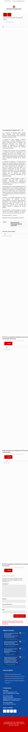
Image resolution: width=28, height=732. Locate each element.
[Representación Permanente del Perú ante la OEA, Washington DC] (14, 8)
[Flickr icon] (15, 3)
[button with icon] (4, 711)
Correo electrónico (7, 604)
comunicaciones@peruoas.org (18, 1)
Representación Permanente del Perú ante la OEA (16, 224)
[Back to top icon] (14, 719)
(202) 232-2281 (8, 1)
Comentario (5, 584)
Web (3, 609)
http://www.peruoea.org (13, 700)
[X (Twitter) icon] (12, 3)
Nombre (4, 599)
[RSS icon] (17, 3)
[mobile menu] (26, 7)
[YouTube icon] (14, 3)
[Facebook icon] (10, 3)
